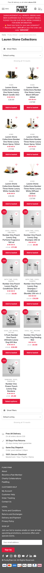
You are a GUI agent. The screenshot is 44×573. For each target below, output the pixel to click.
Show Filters (11, 49)
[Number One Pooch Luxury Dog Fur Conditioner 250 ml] (11, 268)
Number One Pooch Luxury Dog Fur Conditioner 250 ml (11, 286)
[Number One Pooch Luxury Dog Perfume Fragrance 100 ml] (11, 219)
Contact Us (6, 501)
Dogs (7, 231)
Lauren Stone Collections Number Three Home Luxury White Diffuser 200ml (32, 189)
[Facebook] (3, 557)
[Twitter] (7, 557)
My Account (7, 491)
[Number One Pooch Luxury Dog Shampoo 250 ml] (32, 219)
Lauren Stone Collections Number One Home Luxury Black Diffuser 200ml (32, 92)
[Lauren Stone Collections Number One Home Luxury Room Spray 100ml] (11, 122)
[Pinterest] (15, 557)
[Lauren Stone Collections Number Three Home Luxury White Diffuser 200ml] (32, 169)
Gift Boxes (13, 331)
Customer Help (8, 494)
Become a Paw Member (12, 475)
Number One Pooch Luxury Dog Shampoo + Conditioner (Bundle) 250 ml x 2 (32, 289)
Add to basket (11, 107)
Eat (31, 331)
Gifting (11, 332)
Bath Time (29, 231)
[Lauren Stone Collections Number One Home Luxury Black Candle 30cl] (11, 73)
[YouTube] (24, 557)
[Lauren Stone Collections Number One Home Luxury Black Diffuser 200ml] (32, 73)
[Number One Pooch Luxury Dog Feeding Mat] (32, 319)
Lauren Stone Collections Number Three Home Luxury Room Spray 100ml (32, 140)
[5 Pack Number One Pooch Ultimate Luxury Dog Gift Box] (11, 319)
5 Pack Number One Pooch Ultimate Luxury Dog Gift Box (11, 338)
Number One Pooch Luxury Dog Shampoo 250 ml (32, 237)
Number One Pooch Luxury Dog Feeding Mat (32, 337)
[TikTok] (27, 557)
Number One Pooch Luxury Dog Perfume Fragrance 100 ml (11, 238)
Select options (11, 401)
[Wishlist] (16, 68)
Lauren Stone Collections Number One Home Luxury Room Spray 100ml (11, 140)
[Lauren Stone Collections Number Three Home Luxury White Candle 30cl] (11, 169)
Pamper (13, 231)
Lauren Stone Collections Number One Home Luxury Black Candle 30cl (11, 91)
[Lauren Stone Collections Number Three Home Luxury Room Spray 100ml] (32, 122)
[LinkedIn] (31, 557)
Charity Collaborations (11, 478)
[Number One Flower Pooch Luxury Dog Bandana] (11, 368)
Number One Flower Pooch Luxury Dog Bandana (11, 387)
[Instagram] (11, 557)
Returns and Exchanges (12, 514)
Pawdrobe (11, 381)
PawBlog (5, 482)
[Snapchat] (20, 557)
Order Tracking (8, 498)
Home (4, 35)
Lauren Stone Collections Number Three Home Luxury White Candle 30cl (11, 187)
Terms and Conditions (11, 510)
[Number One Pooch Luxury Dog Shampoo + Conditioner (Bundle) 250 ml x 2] (32, 268)
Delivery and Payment (11, 518)
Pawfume (11, 232)
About (4, 471)
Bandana (8, 379)
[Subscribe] (35, 557)
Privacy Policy (8, 521)
